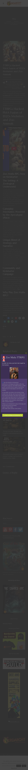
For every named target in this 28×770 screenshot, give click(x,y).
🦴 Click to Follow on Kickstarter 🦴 (12, 415)
